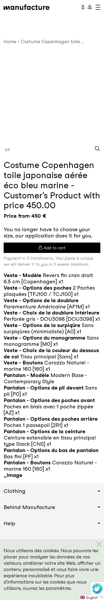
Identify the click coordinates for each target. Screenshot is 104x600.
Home (10, 41)
